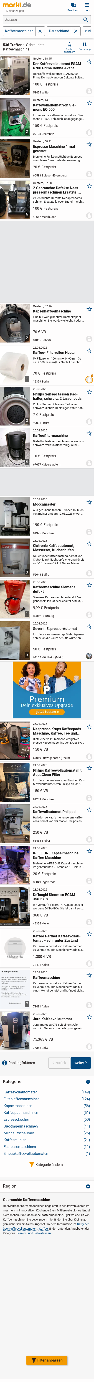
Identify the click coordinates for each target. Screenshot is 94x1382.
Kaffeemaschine (46, 977)
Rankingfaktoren (21, 1063)
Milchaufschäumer (47, 1133)
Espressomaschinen (47, 1147)
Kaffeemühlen (47, 1140)
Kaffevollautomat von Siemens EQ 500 (54, 107)
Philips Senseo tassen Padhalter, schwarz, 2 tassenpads (57, 396)
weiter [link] (79, 1063)
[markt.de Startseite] (17, 4)
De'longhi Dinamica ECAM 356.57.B (54, 897)
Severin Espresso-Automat (55, 629)
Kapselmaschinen (47, 1106)
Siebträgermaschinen (47, 1126)
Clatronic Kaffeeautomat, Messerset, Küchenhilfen (53, 548)
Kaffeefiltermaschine (50, 435)
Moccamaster (44, 504)
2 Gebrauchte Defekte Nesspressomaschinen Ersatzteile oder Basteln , (56, 190)
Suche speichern (69, 50)
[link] (75, 31)
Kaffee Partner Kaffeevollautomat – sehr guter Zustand (57, 938)
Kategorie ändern (49, 1165)
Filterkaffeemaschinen (47, 1099)
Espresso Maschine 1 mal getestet (54, 148)
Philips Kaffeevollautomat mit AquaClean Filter (57, 772)
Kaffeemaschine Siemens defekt (54, 589)
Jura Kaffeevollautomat (52, 1019)
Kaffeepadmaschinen (47, 1112)
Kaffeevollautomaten (47, 1092)
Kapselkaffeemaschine (52, 311)
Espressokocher (47, 1119)
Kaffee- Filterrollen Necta (54, 352)
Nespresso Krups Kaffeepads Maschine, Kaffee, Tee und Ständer (57, 731)
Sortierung (85, 49)
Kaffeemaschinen (19, 31)
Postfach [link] (73, 10)
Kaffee (43, 1228)
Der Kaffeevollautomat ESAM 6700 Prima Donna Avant (57, 66)
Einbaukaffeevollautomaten (47, 1153)
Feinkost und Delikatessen (33, 1233)
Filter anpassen (50, 1360)
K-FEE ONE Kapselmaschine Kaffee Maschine (56, 855)
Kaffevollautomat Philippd (54, 812)
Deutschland (59, 31)
